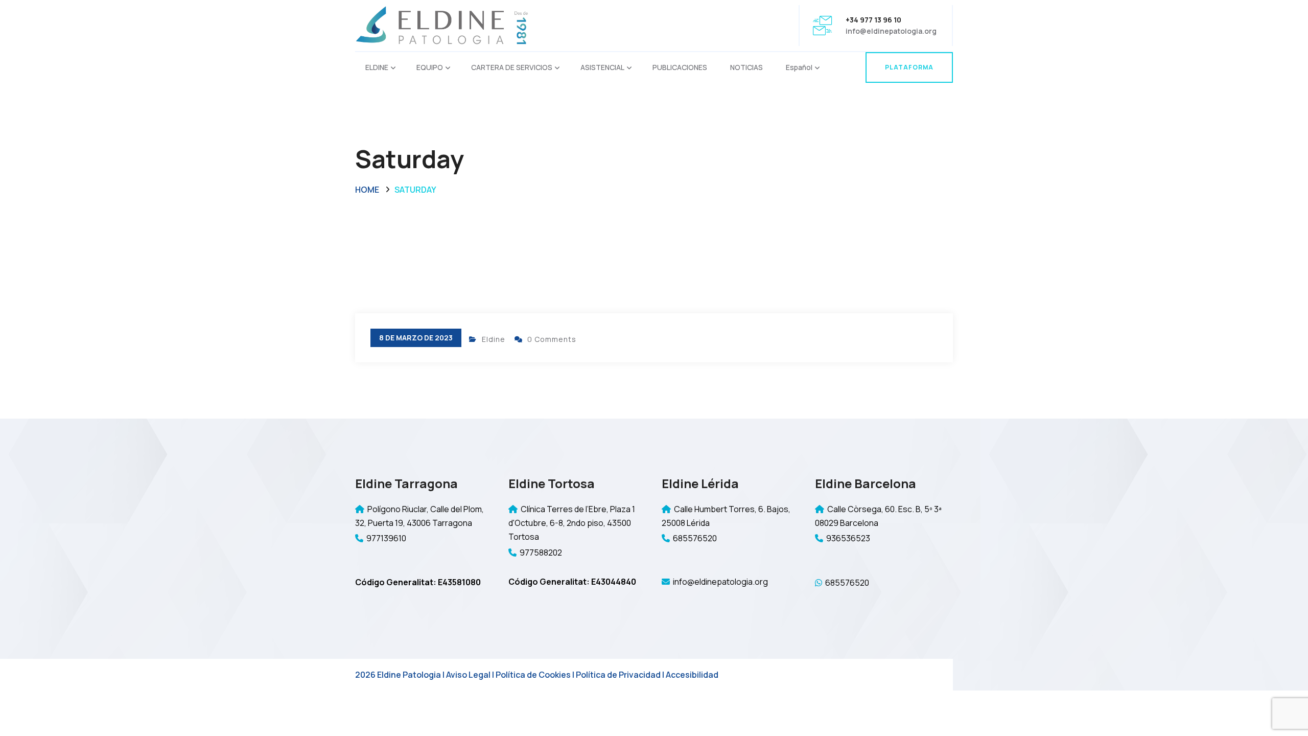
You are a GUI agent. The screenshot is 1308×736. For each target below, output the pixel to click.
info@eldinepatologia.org (891, 31)
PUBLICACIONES (679, 67)
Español (799, 67)
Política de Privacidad (618, 674)
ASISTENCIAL (602, 67)
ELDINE (376, 67)
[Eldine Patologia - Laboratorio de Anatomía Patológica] (442, 25)
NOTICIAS (746, 67)
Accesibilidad (692, 674)
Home (367, 189)
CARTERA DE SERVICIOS (511, 67)
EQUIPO (429, 67)
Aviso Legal (468, 674)
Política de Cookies (533, 674)
